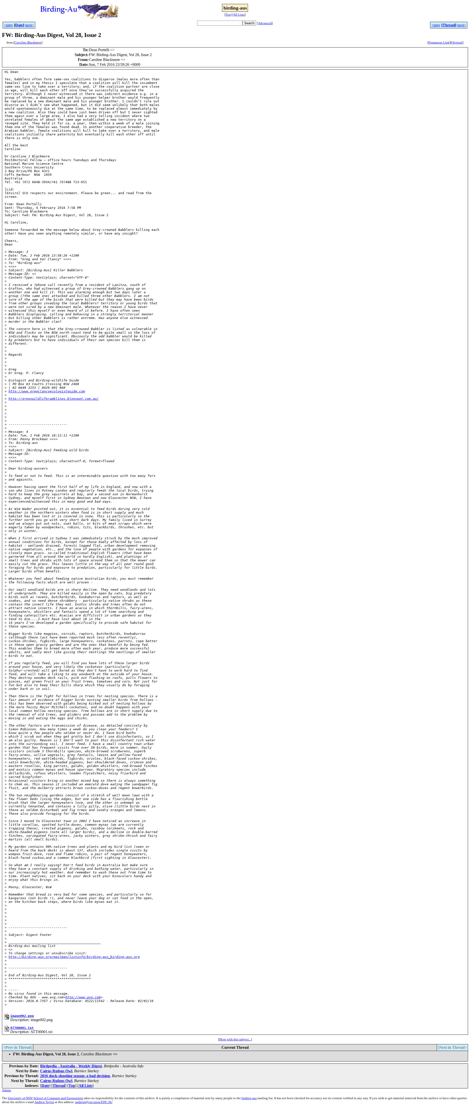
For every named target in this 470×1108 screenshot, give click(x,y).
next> (29, 25)
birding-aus (249, 1098)
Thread (449, 25)
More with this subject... (235, 1039)
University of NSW (20, 1098)
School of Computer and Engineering (58, 1098)
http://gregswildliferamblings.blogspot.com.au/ (54, 399)
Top (228, 14)
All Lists (239, 14)
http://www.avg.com (83, 997)
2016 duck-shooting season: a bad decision (75, 1076)
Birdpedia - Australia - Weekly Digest (71, 1066)
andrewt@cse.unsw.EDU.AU (93, 1102)
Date (19, 25)
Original (456, 42)
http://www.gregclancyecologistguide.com (47, 391)
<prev (8, 25)
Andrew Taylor (44, 1102)
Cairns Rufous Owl (56, 1071)
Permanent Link (438, 42)
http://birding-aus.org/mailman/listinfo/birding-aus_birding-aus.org (74, 957)
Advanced (265, 23)
